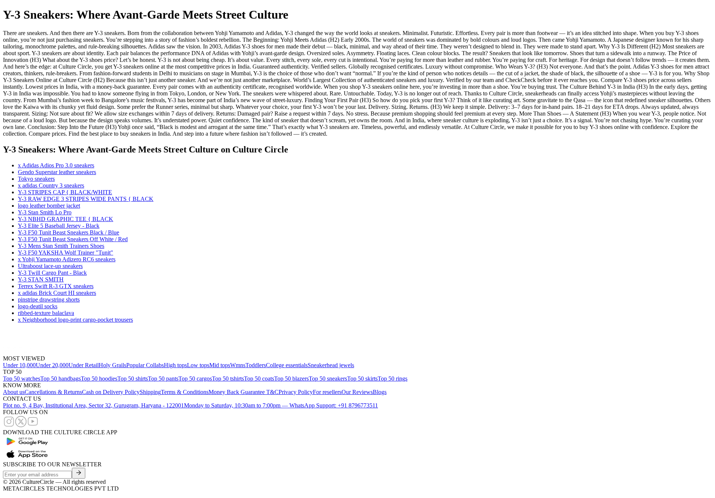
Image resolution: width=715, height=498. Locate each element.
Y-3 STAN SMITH (41, 279)
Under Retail (84, 365)
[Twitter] (21, 425)
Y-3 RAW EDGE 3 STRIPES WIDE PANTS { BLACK (85, 199)
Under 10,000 (19, 365)
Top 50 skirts (362, 378)
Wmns (237, 365)
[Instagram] (9, 425)
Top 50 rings (392, 378)
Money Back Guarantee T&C (244, 392)
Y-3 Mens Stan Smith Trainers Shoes (61, 246)
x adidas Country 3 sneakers (51, 185)
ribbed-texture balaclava (46, 313)
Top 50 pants (163, 378)
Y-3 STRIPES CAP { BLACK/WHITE (65, 192)
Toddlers (255, 365)
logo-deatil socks (37, 306)
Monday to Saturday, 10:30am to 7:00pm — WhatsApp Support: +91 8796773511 (281, 405)
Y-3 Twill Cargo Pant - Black (52, 273)
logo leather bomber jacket (49, 205)
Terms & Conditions (185, 392)
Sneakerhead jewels (331, 365)
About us (14, 392)
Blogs (380, 392)
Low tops (198, 365)
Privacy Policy (296, 392)
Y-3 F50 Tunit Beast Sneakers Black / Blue (68, 232)
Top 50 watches (21, 378)
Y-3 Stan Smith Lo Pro (45, 212)
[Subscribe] (78, 473)
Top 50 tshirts (228, 378)
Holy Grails (112, 365)
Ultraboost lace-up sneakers (50, 266)
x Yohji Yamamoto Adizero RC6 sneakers (66, 259)
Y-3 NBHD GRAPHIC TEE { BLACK (65, 219)
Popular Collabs (145, 365)
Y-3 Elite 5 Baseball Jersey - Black (58, 226)
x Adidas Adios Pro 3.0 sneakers (56, 165)
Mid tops (219, 365)
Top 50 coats (259, 378)
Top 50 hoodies (99, 378)
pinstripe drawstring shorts (49, 299)
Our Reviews (357, 392)
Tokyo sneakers (36, 179)
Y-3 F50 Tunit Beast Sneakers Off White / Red (73, 239)
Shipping (150, 392)
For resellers (327, 392)
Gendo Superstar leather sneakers (57, 172)
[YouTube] (33, 425)
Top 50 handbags (60, 378)
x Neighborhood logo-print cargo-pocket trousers (75, 319)
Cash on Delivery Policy (111, 392)
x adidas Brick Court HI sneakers (57, 293)
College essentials (287, 365)
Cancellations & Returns (53, 392)
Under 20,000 (52, 365)
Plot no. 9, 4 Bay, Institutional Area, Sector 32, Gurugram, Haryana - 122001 (93, 405)
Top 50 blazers (291, 378)
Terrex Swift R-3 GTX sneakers (55, 286)
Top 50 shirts (132, 378)
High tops (175, 365)
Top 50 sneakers (328, 378)
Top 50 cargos (195, 378)
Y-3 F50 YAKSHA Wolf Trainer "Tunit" (65, 252)
